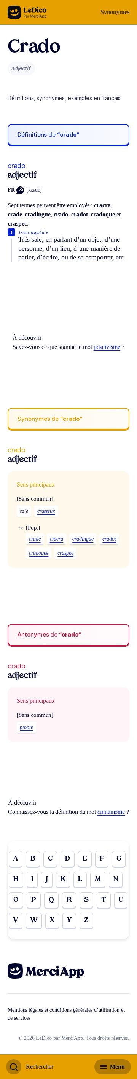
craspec (65, 553)
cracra (57, 539)
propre (26, 727)
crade (35, 539)
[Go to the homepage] (27, 12)
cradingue (82, 539)
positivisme (107, 347)
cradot (109, 539)
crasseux (46, 511)
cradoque (38, 553)
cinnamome (111, 811)
